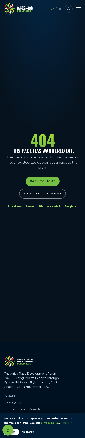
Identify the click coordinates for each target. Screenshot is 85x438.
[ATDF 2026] (18, 9)
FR (59, 8)
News (30, 206)
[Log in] (69, 9)
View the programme (42, 193)
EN (53, 8)
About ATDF (13, 403)
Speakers (15, 206)
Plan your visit (49, 206)
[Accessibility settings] (7, 430)
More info (68, 423)
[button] (78, 8)
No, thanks (28, 431)
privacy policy (50, 422)
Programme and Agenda (22, 409)
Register (71, 206)
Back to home (42, 181)
